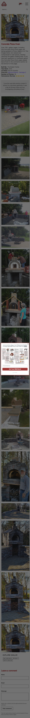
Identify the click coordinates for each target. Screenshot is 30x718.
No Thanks (15, 372)
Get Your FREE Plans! (15, 369)
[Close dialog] (28, 344)
